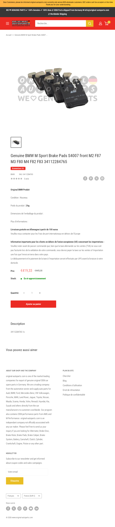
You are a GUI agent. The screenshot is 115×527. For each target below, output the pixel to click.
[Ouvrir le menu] (7, 23)
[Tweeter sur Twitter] (96, 178)
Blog (64, 380)
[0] (106, 23)
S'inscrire (14, 481)
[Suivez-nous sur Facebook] (8, 508)
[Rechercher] (89, 23)
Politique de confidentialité (74, 394)
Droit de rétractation (71, 390)
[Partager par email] (102, 178)
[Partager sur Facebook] (85, 178)
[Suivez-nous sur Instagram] (19, 508)
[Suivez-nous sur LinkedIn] (36, 508)
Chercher (67, 376)
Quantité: (15, 293)
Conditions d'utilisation (72, 385)
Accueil (9, 35)
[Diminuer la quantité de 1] (24, 293)
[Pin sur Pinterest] (91, 178)
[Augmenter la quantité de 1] (40, 293)
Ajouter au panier (33, 304)
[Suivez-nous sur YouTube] (31, 508)
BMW (13, 174)
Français (11, 496)
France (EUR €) (29, 496)
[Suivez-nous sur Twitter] (14, 508)
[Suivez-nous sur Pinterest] (25, 508)
